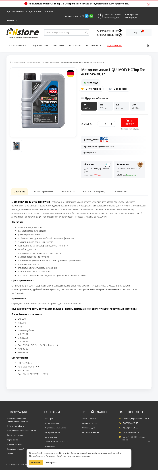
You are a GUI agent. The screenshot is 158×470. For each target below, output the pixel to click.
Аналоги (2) (68, 191)
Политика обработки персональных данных (17, 420)
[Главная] (10, 62)
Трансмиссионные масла (56, 441)
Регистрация (131, 17)
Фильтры (49, 418)
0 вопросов (120, 88)
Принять (36, 462)
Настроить (52, 462)
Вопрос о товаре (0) (94, 191)
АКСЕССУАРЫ (75, 45)
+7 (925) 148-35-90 (107, 34)
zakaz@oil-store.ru (130, 432)
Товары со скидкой (15, 449)
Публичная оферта (15, 426)
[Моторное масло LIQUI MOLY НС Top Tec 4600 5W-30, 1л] (16, 146)
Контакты (12, 20)
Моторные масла (33, 62)
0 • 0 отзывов (93, 88)
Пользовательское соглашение (21, 430)
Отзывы (10, 453)
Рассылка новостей (91, 432)
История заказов (89, 423)
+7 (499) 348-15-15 (107, 30)
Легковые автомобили (50, 62)
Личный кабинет (89, 418)
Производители (14, 444)
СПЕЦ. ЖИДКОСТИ (39, 45)
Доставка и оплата (17, 11)
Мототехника (51, 437)
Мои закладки (88, 427)
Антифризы (50, 446)
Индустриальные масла (55, 427)
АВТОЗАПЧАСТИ (93, 45)
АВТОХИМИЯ (58, 45)
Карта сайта (12, 439)
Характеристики (43, 191)
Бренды (48, 11)
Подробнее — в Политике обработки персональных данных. (59, 456)
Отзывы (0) (120, 191)
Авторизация (133, 14)
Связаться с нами (15, 435)
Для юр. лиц (35, 11)
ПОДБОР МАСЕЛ (114, 45)
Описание (19, 191)
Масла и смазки (17, 45)
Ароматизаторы (52, 423)
